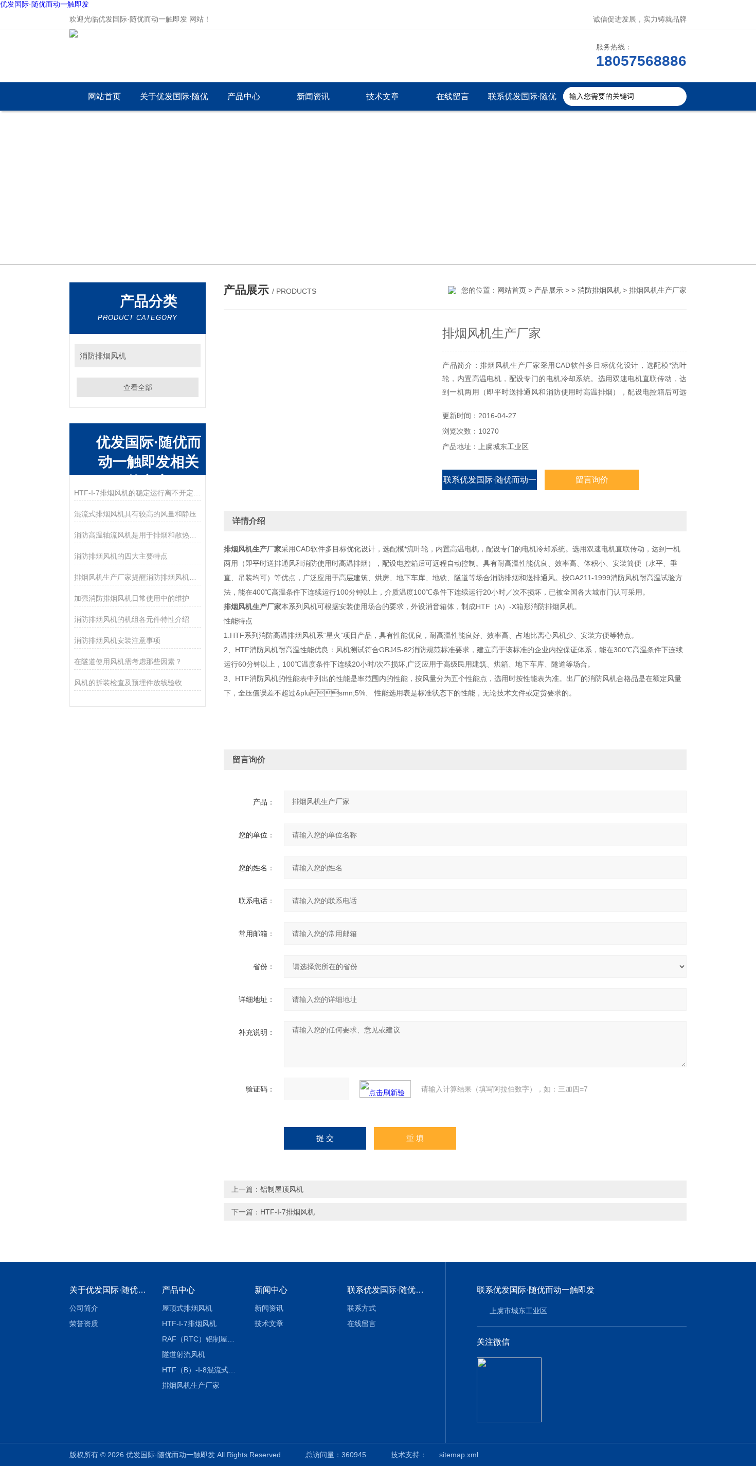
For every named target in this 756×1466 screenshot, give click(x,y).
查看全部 (137, 387)
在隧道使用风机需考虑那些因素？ (128, 661)
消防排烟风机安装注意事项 (117, 640)
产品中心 (243, 96)
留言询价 (591, 479)
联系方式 (361, 1308)
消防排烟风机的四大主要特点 (121, 556)
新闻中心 (271, 1289)
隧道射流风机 (183, 1354)
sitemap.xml (458, 1455)
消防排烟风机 (103, 355)
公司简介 (83, 1308)
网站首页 (104, 96)
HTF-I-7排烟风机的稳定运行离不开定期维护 (137, 493)
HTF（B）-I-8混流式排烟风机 (201, 1370)
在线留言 (452, 96)
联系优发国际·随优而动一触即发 (522, 101)
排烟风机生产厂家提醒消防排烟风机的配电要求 (137, 577)
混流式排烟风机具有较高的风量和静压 (135, 514)
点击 (188, 355)
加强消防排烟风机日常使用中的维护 (131, 598)
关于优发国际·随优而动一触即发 (174, 101)
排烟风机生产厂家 (191, 1385)
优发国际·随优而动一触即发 (44, 4)
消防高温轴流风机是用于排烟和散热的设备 (137, 535)
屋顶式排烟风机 (187, 1308)
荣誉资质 (83, 1323)
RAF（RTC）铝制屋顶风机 (201, 1339)
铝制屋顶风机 (281, 1189)
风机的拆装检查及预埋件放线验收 (128, 682)
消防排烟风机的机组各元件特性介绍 (131, 619)
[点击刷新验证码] (385, 1089)
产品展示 (548, 290)
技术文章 (382, 96)
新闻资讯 (313, 96)
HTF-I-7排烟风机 (287, 1212)
